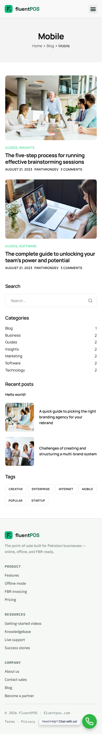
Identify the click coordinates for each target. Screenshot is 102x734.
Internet (66, 489)
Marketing (13, 356)
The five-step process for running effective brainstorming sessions (44, 158)
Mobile (87, 489)
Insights (27, 147)
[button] (93, 9)
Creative (16, 489)
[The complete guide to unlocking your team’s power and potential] (51, 208)
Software (28, 246)
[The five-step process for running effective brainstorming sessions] (51, 107)
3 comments (71, 169)
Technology (15, 370)
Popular (15, 501)
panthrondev (47, 169)
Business (13, 335)
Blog (9, 328)
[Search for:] (51, 300)
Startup (38, 501)
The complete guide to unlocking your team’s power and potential (50, 257)
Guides (11, 147)
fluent (27, 9)
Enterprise (41, 489)
